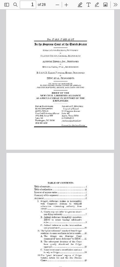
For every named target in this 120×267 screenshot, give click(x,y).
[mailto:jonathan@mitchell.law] (71, 120)
